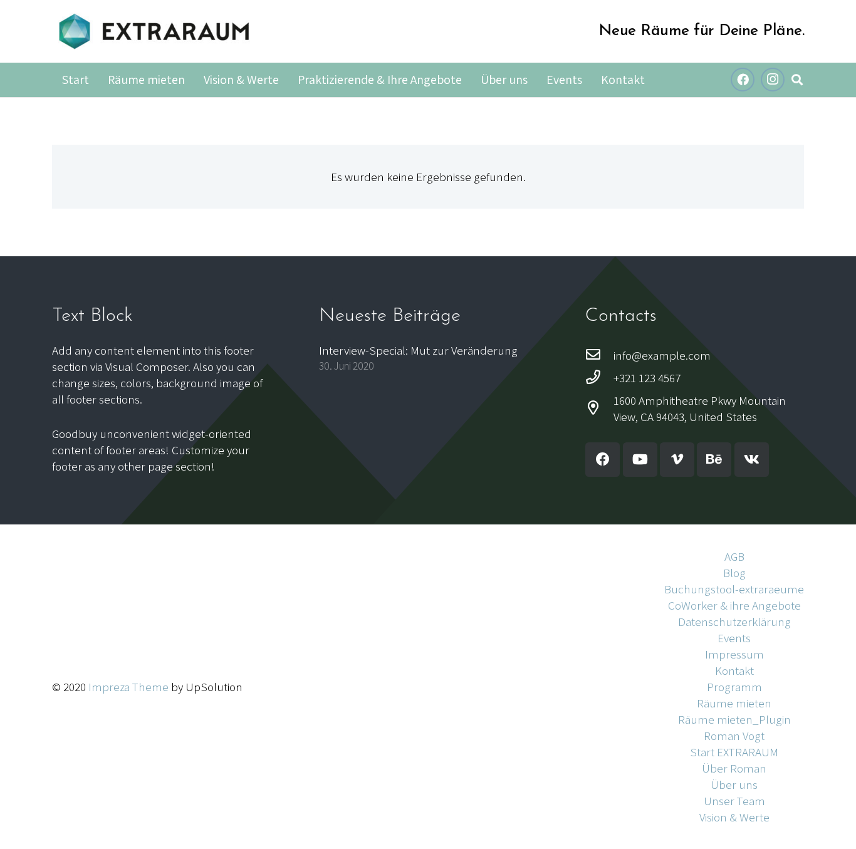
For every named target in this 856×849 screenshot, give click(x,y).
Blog (734, 572)
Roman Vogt (734, 735)
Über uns (734, 784)
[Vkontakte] (751, 459)
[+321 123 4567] (599, 378)
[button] (797, 79)
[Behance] (714, 459)
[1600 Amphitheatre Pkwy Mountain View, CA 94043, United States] (599, 408)
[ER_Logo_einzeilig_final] (154, 31)
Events (734, 637)
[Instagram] (773, 79)
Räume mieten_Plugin (734, 719)
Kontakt (734, 670)
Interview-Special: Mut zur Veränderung (418, 350)
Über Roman (734, 768)
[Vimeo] (677, 459)
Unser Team (734, 800)
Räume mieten (734, 703)
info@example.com (662, 355)
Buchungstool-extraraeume (734, 588)
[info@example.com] (599, 355)
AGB (734, 556)
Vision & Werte (734, 817)
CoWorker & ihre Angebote (734, 605)
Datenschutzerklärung (734, 621)
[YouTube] (640, 459)
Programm (734, 686)
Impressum (734, 654)
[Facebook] (742, 79)
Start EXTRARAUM (734, 751)
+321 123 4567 (647, 377)
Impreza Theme (128, 686)
